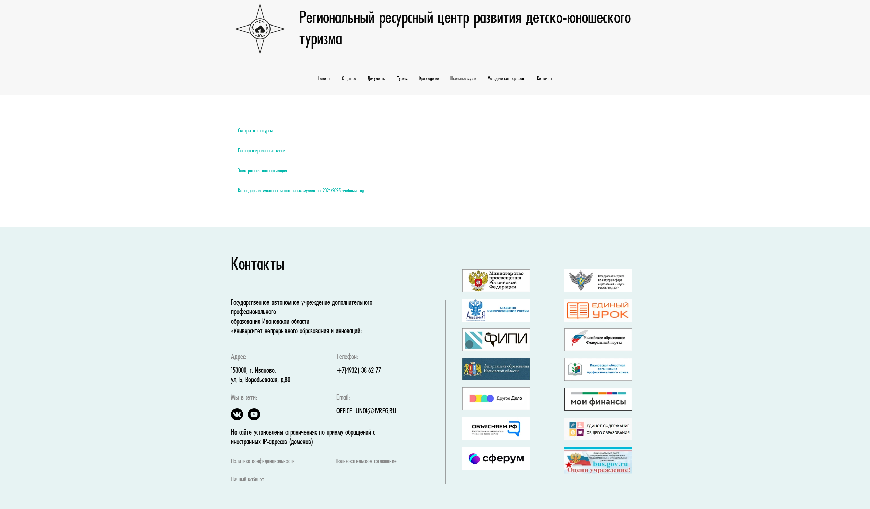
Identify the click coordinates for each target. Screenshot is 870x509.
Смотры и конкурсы (255, 131)
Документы (376, 78)
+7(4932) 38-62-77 (358, 370)
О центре (349, 78)
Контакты (544, 78)
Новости (324, 78)
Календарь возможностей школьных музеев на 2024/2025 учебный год (301, 191)
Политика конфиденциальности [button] (263, 461)
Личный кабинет (247, 480)
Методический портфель (506, 78)
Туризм (402, 78)
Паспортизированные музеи (261, 151)
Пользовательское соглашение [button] (366, 461)
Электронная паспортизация (262, 171)
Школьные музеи (463, 78)
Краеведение (429, 78)
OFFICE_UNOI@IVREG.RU (366, 411)
